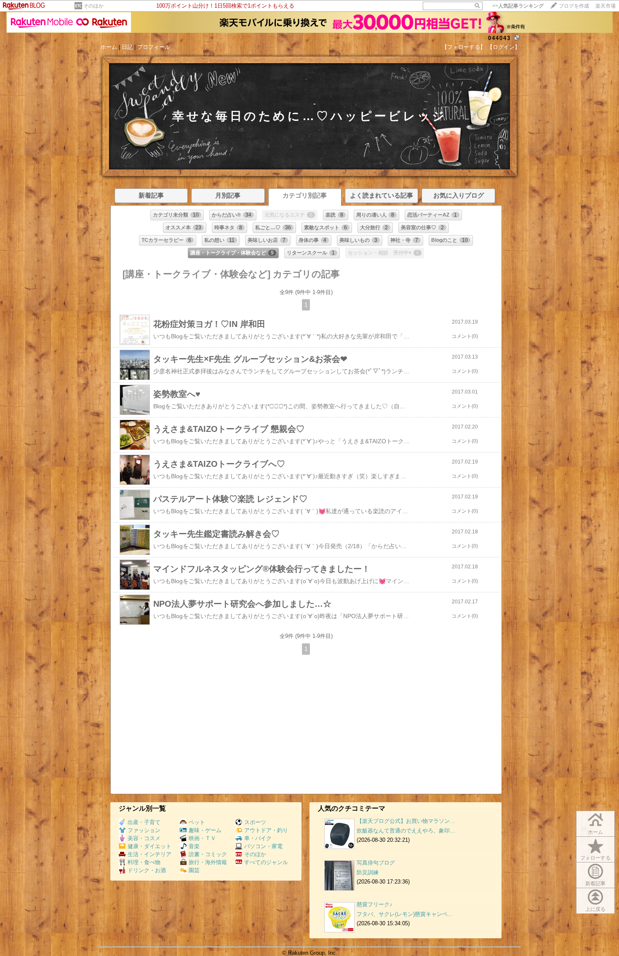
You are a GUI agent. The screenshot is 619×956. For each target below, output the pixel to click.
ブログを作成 (574, 6)
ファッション (144, 830)
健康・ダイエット (149, 846)
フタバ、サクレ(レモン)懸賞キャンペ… (405, 914)
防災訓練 (368, 872)
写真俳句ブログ (376, 863)
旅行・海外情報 (208, 862)
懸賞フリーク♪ (374, 904)
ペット (197, 822)
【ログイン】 (503, 47)
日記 (127, 47)
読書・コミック (208, 854)
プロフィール (153, 47)
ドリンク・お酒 (147, 870)
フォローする (595, 858)
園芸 (194, 870)
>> (518, 6)
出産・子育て (144, 822)
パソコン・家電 (263, 846)
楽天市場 (605, 6)
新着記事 (595, 883)
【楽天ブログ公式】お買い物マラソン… (406, 821)
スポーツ (255, 822)
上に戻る (595, 909)
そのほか (93, 6)
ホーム (109, 47)
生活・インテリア (149, 854)
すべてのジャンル (266, 862)
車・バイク (258, 838)
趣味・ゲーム (205, 830)
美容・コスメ (144, 838)
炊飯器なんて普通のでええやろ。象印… (406, 830)
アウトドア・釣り (266, 830)
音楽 (194, 846)
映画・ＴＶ (202, 838)
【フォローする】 (464, 47)
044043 (499, 38)
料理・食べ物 (144, 862)
